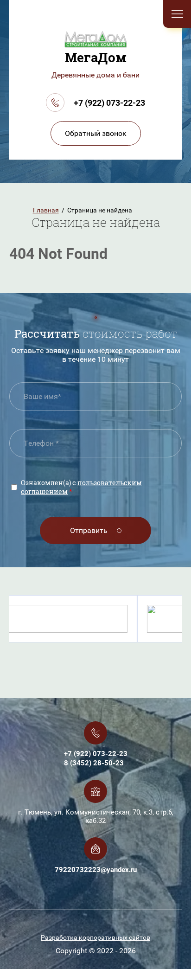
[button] (96, 133)
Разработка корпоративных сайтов (95, 937)
